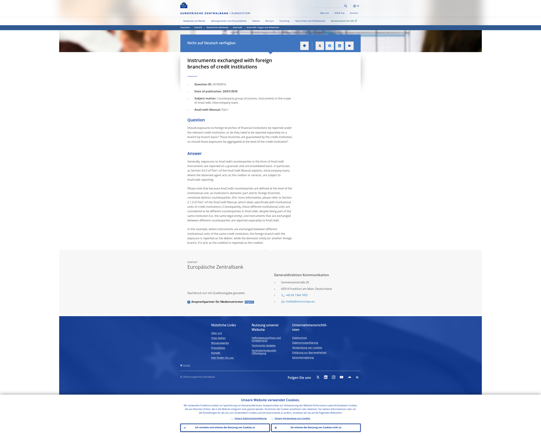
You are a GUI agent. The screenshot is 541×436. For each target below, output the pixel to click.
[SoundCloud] (349, 377)
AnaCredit (237, 28)
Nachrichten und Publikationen (310, 21)
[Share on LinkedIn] (339, 46)
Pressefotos (218, 348)
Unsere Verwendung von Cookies (292, 419)
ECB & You (339, 13)
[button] (351, 6)
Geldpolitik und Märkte (194, 21)
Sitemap (186, 365)
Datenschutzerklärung (305, 343)
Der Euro (269, 21)
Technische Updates (264, 345)
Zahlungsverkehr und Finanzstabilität (228, 21)
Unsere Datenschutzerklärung (250, 419)
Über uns (324, 13)
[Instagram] (333, 377)
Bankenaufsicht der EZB (342, 21)
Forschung (285, 21)
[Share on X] (320, 46)
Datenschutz (299, 338)
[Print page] (304, 46)
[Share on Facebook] (329, 46)
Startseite (185, 28)
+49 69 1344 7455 (296, 295)
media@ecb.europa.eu (300, 301)
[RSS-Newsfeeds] (357, 377)
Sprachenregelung (303, 357)
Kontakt (215, 353)
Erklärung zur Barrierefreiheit (309, 353)
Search (345, 6)
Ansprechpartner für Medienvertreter (217, 302)
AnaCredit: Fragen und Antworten (263, 28)
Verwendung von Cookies (307, 348)
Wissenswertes (220, 343)
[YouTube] (341, 377)
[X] (317, 377)
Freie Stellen (218, 338)
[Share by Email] (349, 46)
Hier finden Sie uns (222, 358)
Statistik (256, 21)
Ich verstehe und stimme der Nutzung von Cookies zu (225, 428)
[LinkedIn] (325, 377)
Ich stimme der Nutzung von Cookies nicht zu (316, 428)
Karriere (354, 13)
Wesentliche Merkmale (217, 28)
